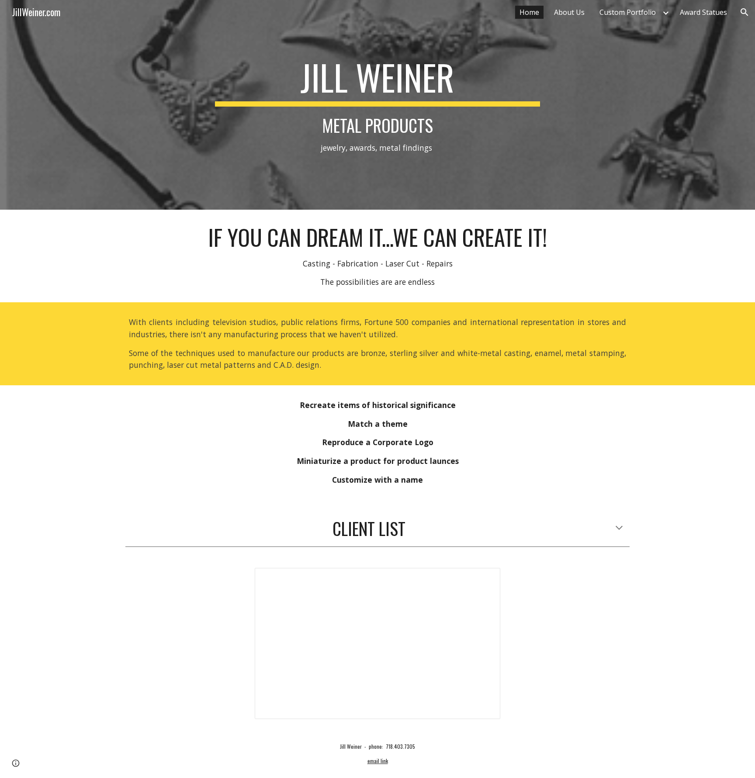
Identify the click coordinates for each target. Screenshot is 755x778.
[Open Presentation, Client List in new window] (483, 579)
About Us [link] (569, 12)
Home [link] (529, 12)
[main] (377, 104)
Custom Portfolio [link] (627, 12)
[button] (744, 12)
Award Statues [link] (703, 12)
